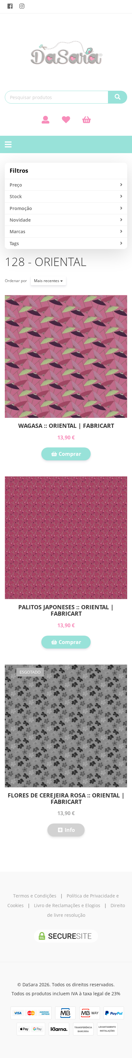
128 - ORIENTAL (45, 262)
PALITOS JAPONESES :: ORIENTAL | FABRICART (66, 610)
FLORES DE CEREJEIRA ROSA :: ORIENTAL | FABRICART (66, 798)
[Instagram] (22, 6)
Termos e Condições (34, 896)
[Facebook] (10, 6)
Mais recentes (47, 280)
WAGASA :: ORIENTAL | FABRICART (66, 425)
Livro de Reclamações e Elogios (67, 905)
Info (69, 829)
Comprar (69, 453)
